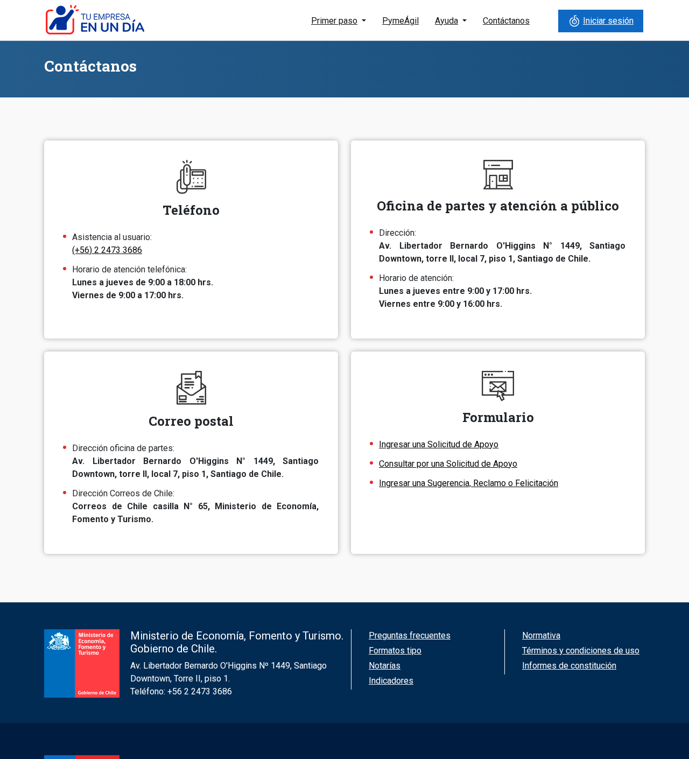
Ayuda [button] (446, 21)
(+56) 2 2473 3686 (107, 250)
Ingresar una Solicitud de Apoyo (438, 444)
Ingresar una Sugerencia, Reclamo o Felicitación (468, 483)
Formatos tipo (395, 650)
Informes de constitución (569, 665)
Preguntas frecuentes (410, 635)
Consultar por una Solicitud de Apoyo (448, 464)
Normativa (541, 635)
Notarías (384, 665)
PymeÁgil (400, 21)
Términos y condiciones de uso (580, 650)
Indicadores (391, 681)
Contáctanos (506, 21)
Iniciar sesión (608, 21)
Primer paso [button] (334, 21)
